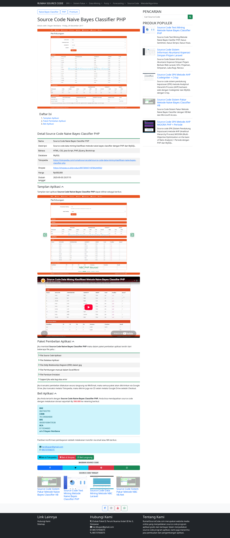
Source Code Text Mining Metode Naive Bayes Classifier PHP (73, 495)
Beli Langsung (85, 457)
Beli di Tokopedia (49, 457)
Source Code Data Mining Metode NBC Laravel (101, 493)
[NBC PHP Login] (80, 271)
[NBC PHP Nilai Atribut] (93, 271)
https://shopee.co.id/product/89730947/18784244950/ (77, 168)
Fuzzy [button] (107, 3)
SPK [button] (68, 3)
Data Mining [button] (95, 3)
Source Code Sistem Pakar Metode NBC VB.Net (127, 491)
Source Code (133, 3)
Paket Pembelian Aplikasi (54, 121)
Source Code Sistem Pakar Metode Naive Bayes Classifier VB (48, 491)
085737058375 (48, 449)
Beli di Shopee (68, 457)
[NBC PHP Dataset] (88, 271)
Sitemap (41, 524)
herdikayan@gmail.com (52, 447)
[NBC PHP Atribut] (97, 271)
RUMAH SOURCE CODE (50, 3)
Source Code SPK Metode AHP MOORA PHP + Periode (173, 123)
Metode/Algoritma (149, 3)
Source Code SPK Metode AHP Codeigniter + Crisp (173, 76)
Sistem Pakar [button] (79, 3)
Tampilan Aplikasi (51, 118)
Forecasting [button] (118, 3)
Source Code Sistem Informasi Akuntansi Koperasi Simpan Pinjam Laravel (173, 52)
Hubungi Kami (43, 521)
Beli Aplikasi (48, 124)
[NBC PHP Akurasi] (84, 271)
